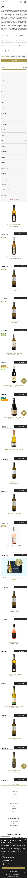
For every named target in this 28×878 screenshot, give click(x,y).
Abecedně (24, 56)
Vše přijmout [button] (13, 867)
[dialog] (13, 858)
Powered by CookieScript (13, 876)
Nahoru (15, 794)
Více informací (18, 851)
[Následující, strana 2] (14, 788)
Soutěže (14, 823)
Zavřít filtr (14, 60)
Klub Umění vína (14, 821)
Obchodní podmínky (14, 825)
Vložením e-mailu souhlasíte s (18, 838)
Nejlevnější (12, 56)
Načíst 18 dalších (14, 784)
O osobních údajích (14, 827)
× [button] (25, 839)
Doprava (14, 808)
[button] (13, 874)
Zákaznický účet (14, 810)
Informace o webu (14, 828)
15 (17, 788)
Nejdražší (18, 56)
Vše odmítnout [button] (13, 871)
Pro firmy (14, 811)
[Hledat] (17, 1)
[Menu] (24, 1)
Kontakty (14, 806)
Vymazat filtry (13, 199)
